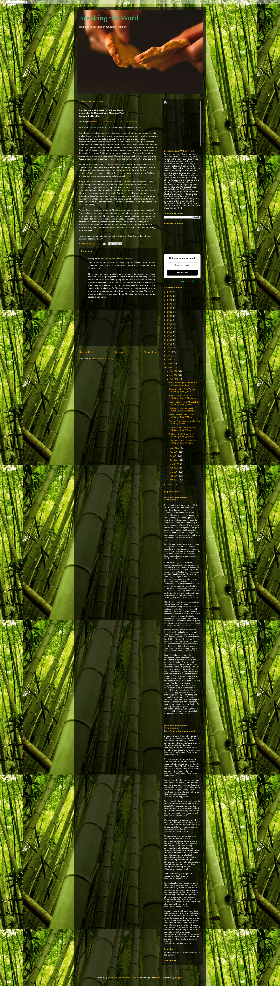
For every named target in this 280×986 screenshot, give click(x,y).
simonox (158, 977)
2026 (170, 292)
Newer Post (86, 352)
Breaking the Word (109, 18)
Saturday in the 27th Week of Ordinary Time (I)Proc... (182, 428)
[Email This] (109, 243)
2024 (170, 300)
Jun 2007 (174, 460)
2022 (170, 308)
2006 (170, 485)
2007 (170, 368)
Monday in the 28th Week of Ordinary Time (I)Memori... (182, 416)
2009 (170, 360)
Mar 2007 (174, 472)
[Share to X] (115, 243)
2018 (170, 324)
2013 (170, 344)
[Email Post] (104, 243)
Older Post (151, 352)
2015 (170, 336)
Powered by (175, 281)
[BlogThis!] (112, 243)
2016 (170, 332)
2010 (170, 356)
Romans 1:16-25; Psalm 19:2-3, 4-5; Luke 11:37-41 (113, 121)
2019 (170, 320)
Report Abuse (171, 491)
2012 (170, 348)
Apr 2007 (174, 468)
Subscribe (182, 272)
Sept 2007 (175, 448)
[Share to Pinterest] (120, 243)
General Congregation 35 (182, 731)
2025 (170, 296)
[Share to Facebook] (117, 243)
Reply (90, 301)
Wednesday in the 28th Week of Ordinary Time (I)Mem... (184, 403)
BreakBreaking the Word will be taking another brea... (183, 383)
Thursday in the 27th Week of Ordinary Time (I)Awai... (182, 441)
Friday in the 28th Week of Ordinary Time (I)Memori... (182, 396)
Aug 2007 (174, 452)
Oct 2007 (174, 379)
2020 (170, 316)
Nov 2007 (174, 375)
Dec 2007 (174, 371)
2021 (170, 312)
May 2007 (175, 464)
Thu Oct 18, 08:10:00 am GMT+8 (116, 258)
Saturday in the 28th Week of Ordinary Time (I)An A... (182, 390)
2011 (169, 351)
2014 (170, 340)
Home (119, 352)
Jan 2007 (174, 480)
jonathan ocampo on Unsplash (122, 977)
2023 (170, 304)
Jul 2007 (174, 456)
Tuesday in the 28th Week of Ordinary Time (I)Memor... (182, 409)
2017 (170, 328)
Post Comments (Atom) (102, 358)
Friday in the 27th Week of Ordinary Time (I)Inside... (181, 435)
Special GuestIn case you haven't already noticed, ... (184, 422)
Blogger (178, 977)
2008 (170, 363)
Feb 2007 (174, 476)
